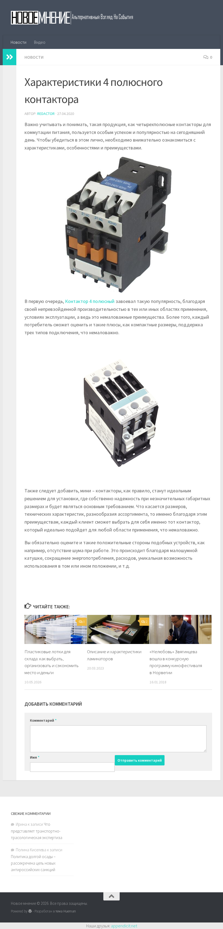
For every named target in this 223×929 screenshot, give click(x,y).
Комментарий (43, 720)
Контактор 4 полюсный (89, 301)
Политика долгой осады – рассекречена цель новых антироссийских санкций (33, 863)
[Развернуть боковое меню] (9, 57)
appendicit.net (124, 925)
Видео (39, 42)
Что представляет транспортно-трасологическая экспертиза (36, 831)
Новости (18, 42)
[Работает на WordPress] (30, 911)
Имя (34, 757)
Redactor (46, 113)
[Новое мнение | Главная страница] (78, 17)
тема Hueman (65, 911)
